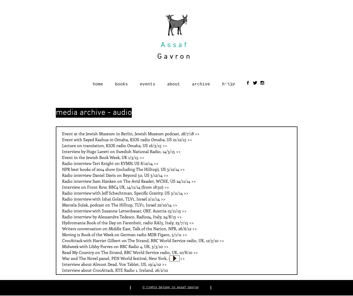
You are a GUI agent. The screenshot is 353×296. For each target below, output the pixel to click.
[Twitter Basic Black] (255, 82)
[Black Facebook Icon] (247, 82)
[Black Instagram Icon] (262, 82)
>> (197, 133)
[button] (121, 82)
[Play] (174, 258)
